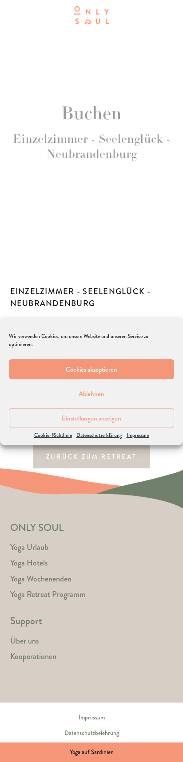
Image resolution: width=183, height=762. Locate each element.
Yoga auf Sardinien (92, 752)
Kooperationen (33, 656)
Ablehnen (91, 394)
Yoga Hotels (29, 563)
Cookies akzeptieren (91, 369)
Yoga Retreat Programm (48, 594)
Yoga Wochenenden (41, 579)
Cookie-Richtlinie (53, 435)
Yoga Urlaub (29, 547)
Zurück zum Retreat (91, 456)
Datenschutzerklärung (99, 435)
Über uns (24, 641)
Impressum (138, 435)
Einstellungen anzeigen (91, 418)
